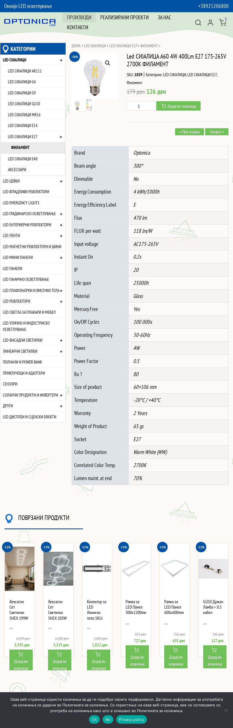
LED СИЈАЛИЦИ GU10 (24, 103)
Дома (76, 45)
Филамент (20, 147)
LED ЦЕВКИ (11, 181)
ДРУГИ (8, 405)
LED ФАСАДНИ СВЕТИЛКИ (22, 340)
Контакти (77, 27)
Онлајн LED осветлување (28, 5)
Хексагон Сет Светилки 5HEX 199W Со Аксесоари (18, 615)
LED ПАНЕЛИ (12, 268)
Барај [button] (198, 22)
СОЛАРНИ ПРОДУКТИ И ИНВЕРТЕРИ (30, 395)
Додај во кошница (181, 106)
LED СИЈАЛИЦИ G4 (22, 81)
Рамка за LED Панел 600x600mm (174, 607)
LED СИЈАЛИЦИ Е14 (23, 125)
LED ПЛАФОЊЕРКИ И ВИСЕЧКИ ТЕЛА (31, 290)
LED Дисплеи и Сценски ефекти (29, 417)
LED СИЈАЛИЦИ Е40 (23, 158)
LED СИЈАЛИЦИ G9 (22, 93)
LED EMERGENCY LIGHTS (21, 203)
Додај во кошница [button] (21, 664)
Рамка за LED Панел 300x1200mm (136, 607)
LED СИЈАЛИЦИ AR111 (25, 71)
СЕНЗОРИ (10, 384)
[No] (226, 710)
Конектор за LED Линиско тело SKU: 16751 (96, 612)
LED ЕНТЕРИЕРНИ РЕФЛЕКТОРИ (27, 224)
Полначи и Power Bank (22, 362)
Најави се (210, 22)
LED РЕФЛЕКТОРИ (16, 301)
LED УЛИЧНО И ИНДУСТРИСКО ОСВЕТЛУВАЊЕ (26, 326)
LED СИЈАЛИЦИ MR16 (24, 114)
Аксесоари (17, 169)
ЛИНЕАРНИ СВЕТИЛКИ (20, 351)
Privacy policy (131, 719)
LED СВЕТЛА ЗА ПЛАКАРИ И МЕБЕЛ (29, 312)
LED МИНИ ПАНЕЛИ (18, 257)
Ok (94, 719)
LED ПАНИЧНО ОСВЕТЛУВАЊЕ (26, 279)
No (108, 719)
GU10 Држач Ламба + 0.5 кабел (213, 607)
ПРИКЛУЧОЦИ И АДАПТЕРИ (24, 373)
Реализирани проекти (124, 17)
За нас (164, 17)
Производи (79, 17)
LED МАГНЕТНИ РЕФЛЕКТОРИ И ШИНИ (32, 246)
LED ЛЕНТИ (11, 235)
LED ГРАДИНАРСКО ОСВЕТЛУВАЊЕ (29, 213)
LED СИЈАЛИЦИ (14, 60)
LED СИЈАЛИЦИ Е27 (23, 136)
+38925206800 (213, 5)
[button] (108, 63)
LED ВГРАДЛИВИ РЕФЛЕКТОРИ (26, 191)
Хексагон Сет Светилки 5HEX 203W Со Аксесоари (57, 615)
